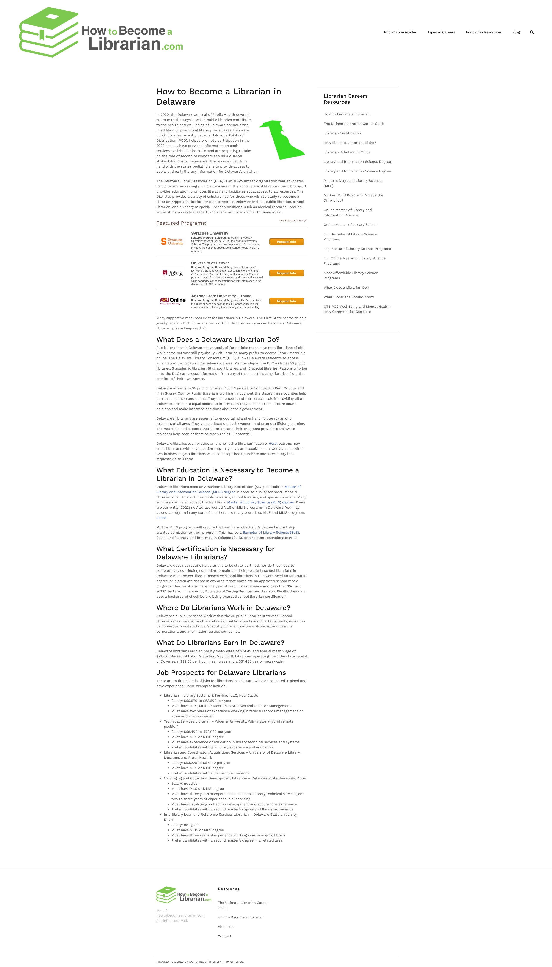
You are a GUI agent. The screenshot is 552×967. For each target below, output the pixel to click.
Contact (224, 936)
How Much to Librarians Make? (350, 143)
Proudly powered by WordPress (181, 961)
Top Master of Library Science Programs (357, 249)
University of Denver (210, 263)
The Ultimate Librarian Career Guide (354, 124)
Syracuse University (209, 233)
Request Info (286, 241)
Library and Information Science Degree (358, 162)
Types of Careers (441, 32)
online (161, 518)
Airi (222, 961)
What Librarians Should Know (349, 297)
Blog (516, 32)
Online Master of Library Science (351, 225)
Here (273, 443)
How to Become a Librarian (347, 114)
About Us (225, 927)
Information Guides (400, 32)
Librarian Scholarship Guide (347, 152)
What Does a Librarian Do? (346, 287)
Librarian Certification (342, 133)
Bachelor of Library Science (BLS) (271, 532)
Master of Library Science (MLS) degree (260, 502)
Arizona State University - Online (221, 296)
